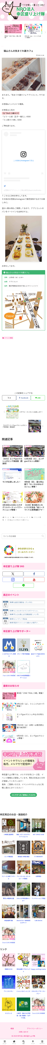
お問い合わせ (23, 1032)
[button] (43, 536)
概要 (12, 1028)
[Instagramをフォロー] (13, 579)
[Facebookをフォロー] (34, 574)
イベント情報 (8, 338)
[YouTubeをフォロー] (34, 579)
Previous (2, 32)
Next (45, 32)
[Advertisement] (23, 365)
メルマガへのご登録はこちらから (23, 795)
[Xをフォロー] (13, 574)
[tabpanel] (13, 32)
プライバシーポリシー (35, 1028)
